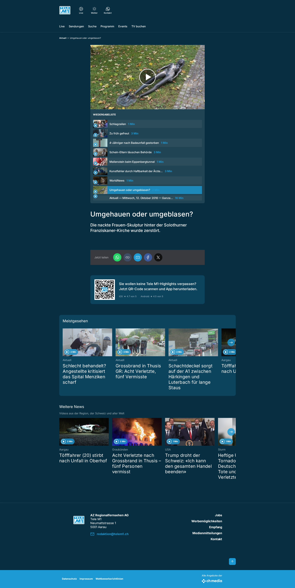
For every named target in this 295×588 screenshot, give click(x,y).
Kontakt (216, 539)
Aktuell (62, 38)
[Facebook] (148, 257)
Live (62, 26)
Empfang (215, 527)
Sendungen (76, 26)
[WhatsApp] (117, 257)
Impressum (86, 578)
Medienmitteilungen (207, 533)
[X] (158, 257)
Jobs (218, 515)
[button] (127, 257)
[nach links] (64, 342)
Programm (107, 26)
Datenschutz (69, 578)
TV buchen (138, 26)
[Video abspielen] (147, 77)
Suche (92, 26)
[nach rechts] (231, 342)
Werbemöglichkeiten (206, 521)
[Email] (138, 257)
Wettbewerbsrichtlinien (109, 578)
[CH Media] (212, 580)
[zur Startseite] (64, 10)
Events (122, 26)
